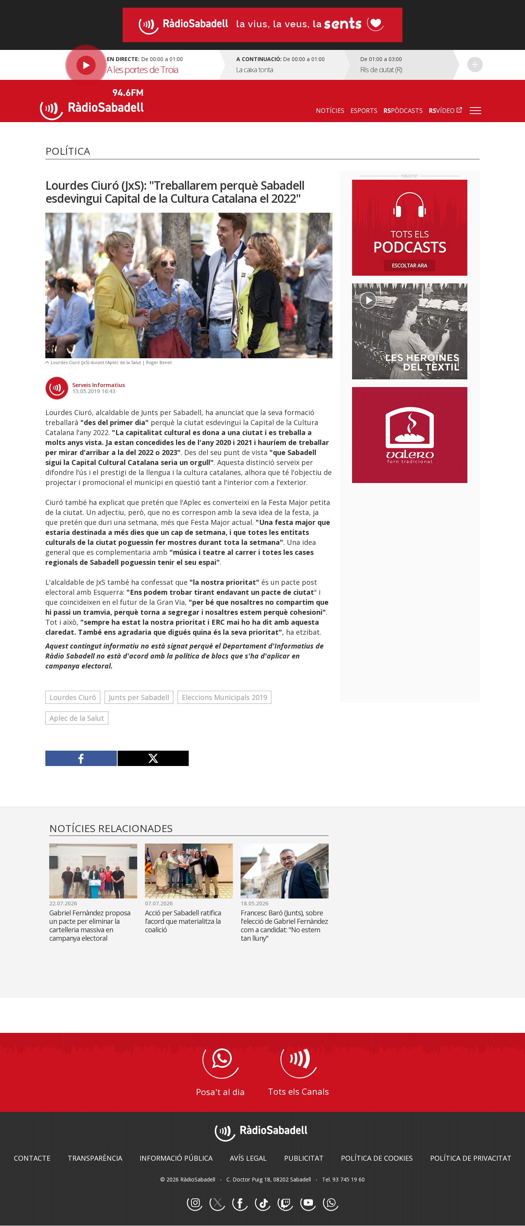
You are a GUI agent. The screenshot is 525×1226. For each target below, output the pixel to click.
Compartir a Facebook (81, 758)
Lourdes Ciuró (73, 697)
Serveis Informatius (98, 385)
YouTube (308, 1203)
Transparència (95, 1158)
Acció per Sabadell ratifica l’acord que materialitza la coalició (183, 921)
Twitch (285, 1203)
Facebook (240, 1203)
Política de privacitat (471, 1158)
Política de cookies (377, 1158)
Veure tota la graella (475, 64)
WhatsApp (330, 1203)
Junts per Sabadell (139, 697)
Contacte (32, 1158)
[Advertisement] (409, 539)
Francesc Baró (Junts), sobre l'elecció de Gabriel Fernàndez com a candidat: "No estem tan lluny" (284, 925)
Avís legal (248, 1158)
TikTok (262, 1203)
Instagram (194, 1203)
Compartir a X (153, 758)
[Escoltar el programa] (128, 65)
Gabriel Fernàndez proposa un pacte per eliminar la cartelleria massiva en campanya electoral (89, 925)
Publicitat (304, 1158)
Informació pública (176, 1158)
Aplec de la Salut (77, 718)
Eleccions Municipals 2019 (224, 697)
